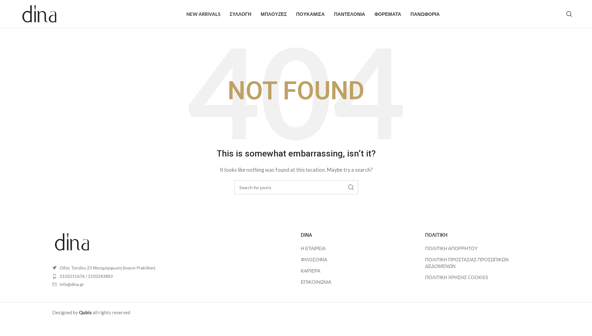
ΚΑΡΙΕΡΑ (310, 270)
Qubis (85, 312)
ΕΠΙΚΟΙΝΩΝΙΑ (316, 282)
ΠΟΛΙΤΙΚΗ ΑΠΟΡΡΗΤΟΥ (451, 248)
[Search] (569, 14)
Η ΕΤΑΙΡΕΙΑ (313, 248)
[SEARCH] (351, 187)
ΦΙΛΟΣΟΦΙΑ (314, 259)
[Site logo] (40, 13)
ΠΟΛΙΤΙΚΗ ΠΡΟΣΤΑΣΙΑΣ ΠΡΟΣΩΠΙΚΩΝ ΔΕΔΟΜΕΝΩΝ (467, 263)
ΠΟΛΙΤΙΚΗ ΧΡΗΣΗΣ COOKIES (456, 277)
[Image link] (72, 241)
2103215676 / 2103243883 (86, 276)
